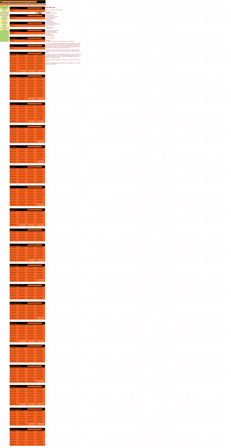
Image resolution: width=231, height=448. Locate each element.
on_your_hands (14, 265)
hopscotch (13, 386)
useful (12, 230)
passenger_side (14, 285)
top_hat (12, 167)
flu (11, 187)
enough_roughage (15, 366)
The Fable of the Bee (4, 12)
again (11, 45)
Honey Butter (4, 21)
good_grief (13, 76)
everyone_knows (15, 429)
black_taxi (13, 146)
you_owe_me (14, 8)
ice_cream (13, 103)
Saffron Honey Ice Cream (4, 20)
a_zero (12, 23)
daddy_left (13, 323)
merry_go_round (15, 245)
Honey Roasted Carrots (4, 23)
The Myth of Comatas (4, 13)
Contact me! (4, 29)
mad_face (13, 15)
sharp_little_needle (15, 303)
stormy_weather (15, 30)
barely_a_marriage (15, 409)
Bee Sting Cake (4, 17)
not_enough (13, 38)
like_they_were (14, 126)
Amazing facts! (4, 9)
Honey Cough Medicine (4, 26)
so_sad (12, 346)
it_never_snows (14, 53)
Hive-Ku (4, 10)
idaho (11, 209)
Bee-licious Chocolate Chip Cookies (4, 16)
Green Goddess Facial (4, 28)
